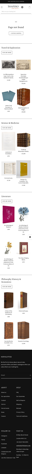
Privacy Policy (20, 412)
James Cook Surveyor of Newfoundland (8, 107)
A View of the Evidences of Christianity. (8, 312)
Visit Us (3, 404)
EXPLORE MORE (6, 52)
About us (3, 392)
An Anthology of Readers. (8, 226)
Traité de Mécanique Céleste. (23, 150)
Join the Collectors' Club (8, 458)
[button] (30, 7)
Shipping (18, 404)
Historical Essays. (23, 311)
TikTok (3, 440)
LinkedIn (3, 448)
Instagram (4, 436)
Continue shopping (16, 33)
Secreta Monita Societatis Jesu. (8, 342)
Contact (3, 400)
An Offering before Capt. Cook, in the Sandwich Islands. (8, 76)
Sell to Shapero (20, 400)
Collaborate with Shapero (6, 453)
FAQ (17, 392)
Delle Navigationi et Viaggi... (23, 109)
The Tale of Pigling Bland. (23, 259)
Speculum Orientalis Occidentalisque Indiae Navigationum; (23, 78)
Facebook (4, 444)
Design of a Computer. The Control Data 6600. (23, 181)
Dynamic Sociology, (23, 341)
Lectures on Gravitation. (8, 153)
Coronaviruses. (8, 178)
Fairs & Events (5, 408)
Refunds (18, 408)
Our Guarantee (20, 396)
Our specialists (5, 396)
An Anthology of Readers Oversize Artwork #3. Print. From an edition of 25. (23, 229)
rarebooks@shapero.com (23, 445)
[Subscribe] (29, 375)
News (2, 412)
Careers (3, 416)
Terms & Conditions (21, 416)
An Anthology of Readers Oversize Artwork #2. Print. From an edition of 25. (8, 262)
